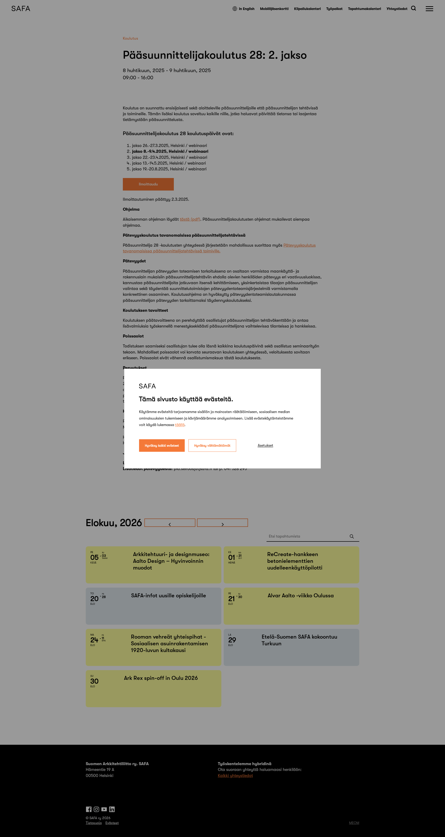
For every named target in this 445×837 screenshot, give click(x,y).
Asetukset (265, 445)
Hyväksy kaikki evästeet (162, 445)
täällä (179, 425)
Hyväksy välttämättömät (212, 445)
